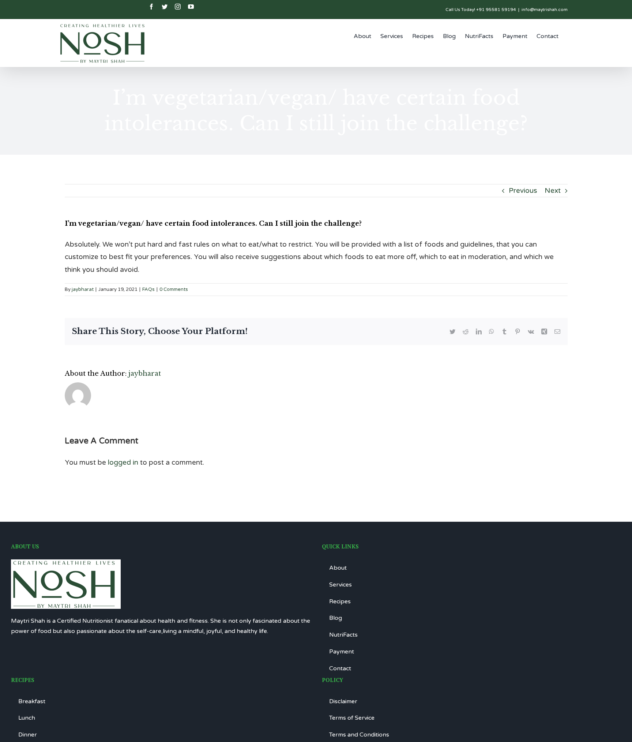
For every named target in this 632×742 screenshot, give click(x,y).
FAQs (148, 289)
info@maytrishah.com (545, 9)
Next (553, 191)
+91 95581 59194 (496, 9)
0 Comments (173, 289)
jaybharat (83, 289)
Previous (523, 191)
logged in (123, 462)
